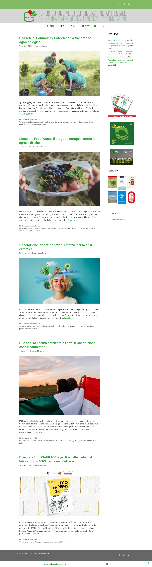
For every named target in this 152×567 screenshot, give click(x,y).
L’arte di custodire (114, 40)
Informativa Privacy (119, 219)
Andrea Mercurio (28, 228)
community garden (43, 122)
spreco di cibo (24, 231)
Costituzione (47, 441)
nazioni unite (75, 228)
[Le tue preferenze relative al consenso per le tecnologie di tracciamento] (148, 563)
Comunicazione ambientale (31, 119)
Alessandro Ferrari (28, 122)
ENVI (62, 26)
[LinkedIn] (129, 4)
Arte (37, 326)
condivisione (55, 122)
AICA (73, 26)
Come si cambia (113, 57)
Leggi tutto (29, 113)
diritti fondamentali (59, 441)
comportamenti (50, 228)
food (58, 228)
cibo (42, 228)
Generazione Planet (73, 326)
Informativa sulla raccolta (55, 564)
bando (42, 326)
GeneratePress (43, 553)
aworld (37, 228)
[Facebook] (120, 4)
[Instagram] (133, 4)
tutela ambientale (85, 441)
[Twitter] (124, 4)
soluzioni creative (31, 329)
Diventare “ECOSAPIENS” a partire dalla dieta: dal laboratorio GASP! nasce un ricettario (55, 459)
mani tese (69, 122)
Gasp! (37, 542)
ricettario (49, 542)
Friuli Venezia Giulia (57, 326)
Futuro (70, 441)
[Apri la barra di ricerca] (103, 26)
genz (62, 228)
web (65, 542)
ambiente (25, 441)
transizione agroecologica (37, 124)
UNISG (32, 231)
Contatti (86, 26)
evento (31, 542)
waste (38, 231)
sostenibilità (58, 542)
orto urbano (82, 122)
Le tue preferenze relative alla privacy (85, 564)
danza (47, 326)
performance (92, 326)
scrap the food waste (88, 228)
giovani (63, 122)
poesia (21, 329)
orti (75, 122)
